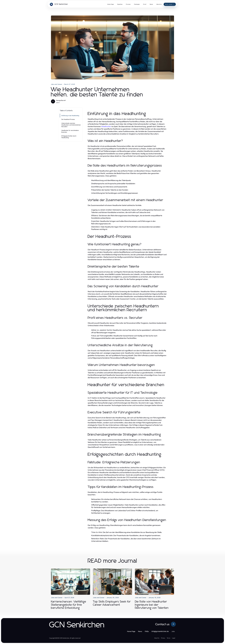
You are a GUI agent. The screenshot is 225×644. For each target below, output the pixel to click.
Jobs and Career (56, 84)
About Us (156, 638)
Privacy (163, 638)
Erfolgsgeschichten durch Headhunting (68, 136)
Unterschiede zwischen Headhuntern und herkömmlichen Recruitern (71, 124)
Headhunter (106, 126)
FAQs (147, 631)
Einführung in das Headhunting (70, 115)
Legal (173, 638)
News (140, 631)
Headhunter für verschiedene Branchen (70, 131)
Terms (168, 638)
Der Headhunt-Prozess (68, 119)
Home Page (131, 631)
